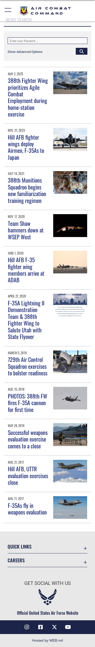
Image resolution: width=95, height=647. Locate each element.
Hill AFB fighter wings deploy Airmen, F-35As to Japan (26, 147)
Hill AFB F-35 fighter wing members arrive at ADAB (26, 270)
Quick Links (19, 546)
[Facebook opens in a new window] (40, 627)
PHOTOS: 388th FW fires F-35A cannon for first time (27, 403)
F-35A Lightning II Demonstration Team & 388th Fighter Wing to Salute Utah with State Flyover (26, 320)
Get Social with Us (47, 583)
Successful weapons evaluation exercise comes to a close (28, 439)
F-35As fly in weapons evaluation (27, 508)
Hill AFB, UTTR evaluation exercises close (28, 475)
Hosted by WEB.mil (47, 640)
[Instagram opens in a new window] (27, 627)
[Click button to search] (81, 51)
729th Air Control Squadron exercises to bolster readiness (27, 366)
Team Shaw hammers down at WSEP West (26, 230)
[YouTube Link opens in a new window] (68, 627)
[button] (8, 11)
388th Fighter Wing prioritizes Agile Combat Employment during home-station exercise (28, 97)
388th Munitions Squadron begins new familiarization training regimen (27, 190)
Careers (16, 560)
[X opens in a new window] (54, 627)
